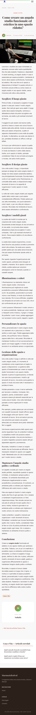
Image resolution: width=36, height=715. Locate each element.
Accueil (4, 7)
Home (3, 690)
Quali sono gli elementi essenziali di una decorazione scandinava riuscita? (17, 651)
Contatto (4, 703)
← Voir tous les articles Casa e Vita (13, 628)
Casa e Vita (11, 7)
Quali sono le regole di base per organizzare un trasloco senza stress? (16, 657)
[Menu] (32, 1)
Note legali (5, 700)
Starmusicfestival (9, 675)
